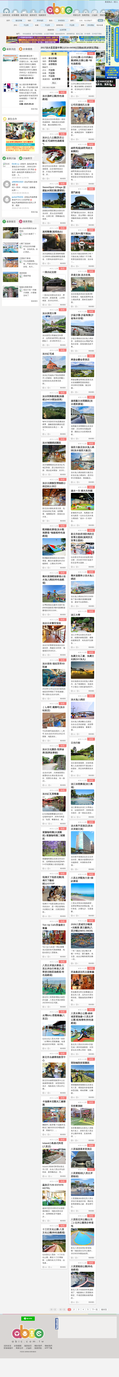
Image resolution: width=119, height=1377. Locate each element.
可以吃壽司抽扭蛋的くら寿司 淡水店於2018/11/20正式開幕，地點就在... (53, 734)
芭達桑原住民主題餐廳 (82, 972)
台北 (91, 53)
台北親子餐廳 (49, 34)
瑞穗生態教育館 (25, 287)
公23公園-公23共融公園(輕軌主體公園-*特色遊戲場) (82, 60)
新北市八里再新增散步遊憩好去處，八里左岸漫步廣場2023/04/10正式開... (53, 1000)
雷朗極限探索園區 (80, 1062)
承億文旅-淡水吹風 (80, 275)
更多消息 (34, 109)
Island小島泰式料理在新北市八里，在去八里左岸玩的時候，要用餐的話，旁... (53, 1169)
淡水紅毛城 (48, 353)
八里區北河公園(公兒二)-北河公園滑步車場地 (82, 1222)
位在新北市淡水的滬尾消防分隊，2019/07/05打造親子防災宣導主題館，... (82, 560)
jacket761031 (17, 197)
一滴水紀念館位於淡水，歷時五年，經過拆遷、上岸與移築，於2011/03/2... (53, 298)
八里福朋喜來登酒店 (81, 1149)
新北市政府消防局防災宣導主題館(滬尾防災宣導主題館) (82, 537)
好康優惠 (15, 15)
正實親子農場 (24, 258)
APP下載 (48, 1348)
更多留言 (34, 301)
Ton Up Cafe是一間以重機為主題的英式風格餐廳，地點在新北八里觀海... (53, 949)
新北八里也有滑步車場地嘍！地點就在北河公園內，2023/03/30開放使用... (82, 1251)
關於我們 (38, 1346)
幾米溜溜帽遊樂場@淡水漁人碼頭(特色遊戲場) (54, 579)
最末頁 (104, 1309)
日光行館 (75, 742)
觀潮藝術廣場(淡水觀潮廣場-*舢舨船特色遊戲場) (53, 532)
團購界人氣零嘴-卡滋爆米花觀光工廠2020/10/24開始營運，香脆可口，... (53, 1127)
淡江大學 (75, 615)
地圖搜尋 (42, 15)
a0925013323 (17, 182)
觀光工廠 (79, 34)
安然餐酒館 (77, 1106)
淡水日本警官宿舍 (51, 623)
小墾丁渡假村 (24, 244)
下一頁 (95, 1309)
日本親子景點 (97, 34)
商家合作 (77, 15)
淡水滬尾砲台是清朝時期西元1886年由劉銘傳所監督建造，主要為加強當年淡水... (53, 256)
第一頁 (53, 1309)
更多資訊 (91, 96)
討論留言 (27, 158)
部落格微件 (8, 1348)
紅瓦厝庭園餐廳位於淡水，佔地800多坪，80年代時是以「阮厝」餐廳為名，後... (53, 816)
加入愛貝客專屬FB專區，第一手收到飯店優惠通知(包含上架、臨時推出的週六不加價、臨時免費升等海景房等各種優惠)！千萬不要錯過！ (28, 93)
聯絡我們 (103, 15)
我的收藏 (99, 25)
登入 (116, 2)
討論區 (95, 15)
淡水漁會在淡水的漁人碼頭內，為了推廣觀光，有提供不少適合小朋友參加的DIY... (82, 684)
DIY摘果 (87, 34)
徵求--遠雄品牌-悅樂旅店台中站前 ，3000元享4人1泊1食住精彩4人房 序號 (24, 166)
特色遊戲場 (27, 34)
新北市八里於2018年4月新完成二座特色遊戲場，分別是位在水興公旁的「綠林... (82, 1047)
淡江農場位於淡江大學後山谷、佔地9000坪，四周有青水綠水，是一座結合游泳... (82, 810)
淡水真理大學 (49, 313)
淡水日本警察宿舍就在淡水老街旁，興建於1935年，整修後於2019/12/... (53, 648)
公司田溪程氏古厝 (80, 104)
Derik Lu (15, 164)
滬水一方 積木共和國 (82, 490)
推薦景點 (85, 15)
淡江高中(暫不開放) (81, 233)
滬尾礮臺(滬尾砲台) (52, 231)
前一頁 (62, 1309)
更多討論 (34, 212)
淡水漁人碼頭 (78, 699)
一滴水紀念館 (49, 272)
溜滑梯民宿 (70, 34)
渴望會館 (23, 273)
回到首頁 (6, 15)
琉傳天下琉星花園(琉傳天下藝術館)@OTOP (53, 880)
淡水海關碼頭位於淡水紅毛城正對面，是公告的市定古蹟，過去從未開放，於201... (54, 467)
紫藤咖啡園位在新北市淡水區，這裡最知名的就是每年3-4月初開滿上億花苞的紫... (53, 861)
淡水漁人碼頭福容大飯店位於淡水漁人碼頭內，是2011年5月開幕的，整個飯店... (82, 475)
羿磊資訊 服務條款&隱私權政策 (28, 1351)
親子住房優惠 (37, 34)
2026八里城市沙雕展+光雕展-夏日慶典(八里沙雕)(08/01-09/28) (82, 927)
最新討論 (11, 158)
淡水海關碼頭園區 (51, 442)
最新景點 (27, 221)
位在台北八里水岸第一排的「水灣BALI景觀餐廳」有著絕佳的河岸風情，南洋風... (53, 1041)
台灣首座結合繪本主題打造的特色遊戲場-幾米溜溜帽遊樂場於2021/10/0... (53, 607)
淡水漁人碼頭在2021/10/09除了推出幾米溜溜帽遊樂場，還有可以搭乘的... (82, 599)
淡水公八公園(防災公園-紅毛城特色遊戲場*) (53, 140)
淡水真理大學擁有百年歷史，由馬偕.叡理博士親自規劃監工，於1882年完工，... (53, 338)
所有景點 (91, 25)
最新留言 (33, 15)
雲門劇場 (75, 192)
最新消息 (24, 15)
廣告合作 (12, 119)
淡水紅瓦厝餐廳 (50, 794)
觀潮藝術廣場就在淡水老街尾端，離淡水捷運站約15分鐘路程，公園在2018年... (53, 561)
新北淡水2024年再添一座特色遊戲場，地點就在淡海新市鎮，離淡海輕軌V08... (53, 122)
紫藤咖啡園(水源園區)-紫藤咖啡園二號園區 (53, 835)
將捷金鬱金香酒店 (80, 359)
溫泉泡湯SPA (60, 34)
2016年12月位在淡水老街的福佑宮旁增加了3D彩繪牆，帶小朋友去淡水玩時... (53, 691)
